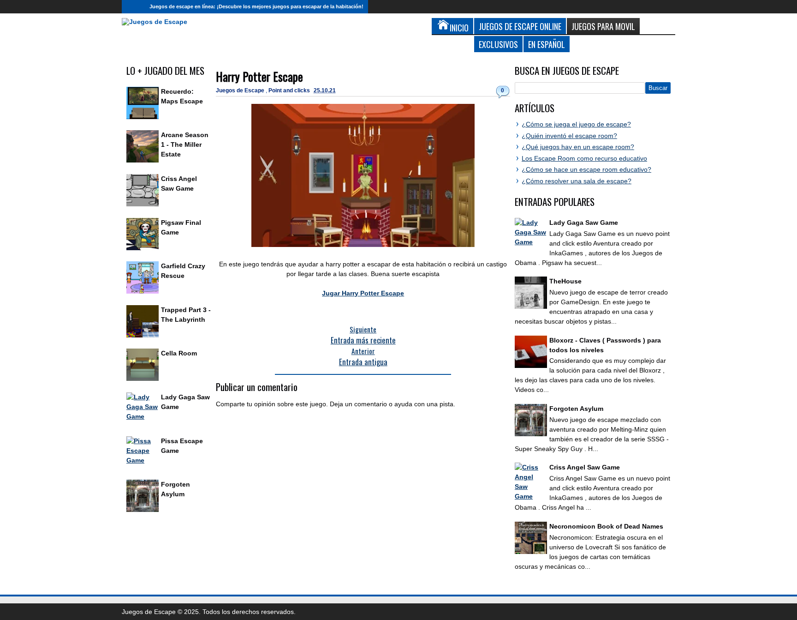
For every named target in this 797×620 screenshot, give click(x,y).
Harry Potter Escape (259, 76)
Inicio (133, 6)
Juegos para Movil (603, 26)
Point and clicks (289, 90)
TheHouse (565, 281)
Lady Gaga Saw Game (583, 222)
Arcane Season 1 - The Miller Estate (184, 144)
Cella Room (179, 353)
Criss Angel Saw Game (584, 467)
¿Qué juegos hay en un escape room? (578, 146)
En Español (546, 44)
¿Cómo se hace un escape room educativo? (586, 169)
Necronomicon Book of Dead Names (606, 526)
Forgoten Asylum (576, 408)
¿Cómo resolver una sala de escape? (576, 181)
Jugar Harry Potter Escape (363, 293)
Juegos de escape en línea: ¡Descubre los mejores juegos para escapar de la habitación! (256, 6)
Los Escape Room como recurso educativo (584, 158)
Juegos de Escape (241, 90)
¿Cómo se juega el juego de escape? (576, 124)
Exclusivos (498, 44)
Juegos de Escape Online (520, 26)
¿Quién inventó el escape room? (569, 135)
